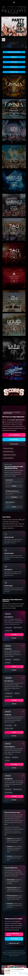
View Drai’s (14, 700)
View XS (14, 732)
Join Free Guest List (14, 435)
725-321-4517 (14, 444)
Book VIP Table (14, 439)
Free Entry (14, 638)
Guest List (14, 703)
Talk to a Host (14, 938)
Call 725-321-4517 (14, 943)
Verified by (23, 973)
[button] (14, 2)
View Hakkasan (14, 764)
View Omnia (14, 634)
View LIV (14, 666)
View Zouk (14, 796)
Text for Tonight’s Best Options (12, 934)
